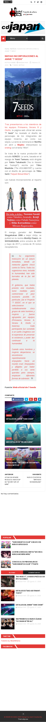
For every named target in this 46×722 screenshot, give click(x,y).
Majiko (20, 144)
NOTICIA (13, 49)
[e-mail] (41, 2)
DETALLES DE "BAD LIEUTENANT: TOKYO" (28, 591)
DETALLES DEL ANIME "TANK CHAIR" (20, 419)
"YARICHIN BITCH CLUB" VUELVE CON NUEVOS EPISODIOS (26, 543)
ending (8, 147)
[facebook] (34, 2)
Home (7, 49)
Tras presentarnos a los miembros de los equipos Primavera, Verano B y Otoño (23, 127)
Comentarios (34, 573)
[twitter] (38, 2)
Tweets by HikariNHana (10, 641)
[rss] (31, 2)
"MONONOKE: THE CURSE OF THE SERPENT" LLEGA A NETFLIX (23, 463)
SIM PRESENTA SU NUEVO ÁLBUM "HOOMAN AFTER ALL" (28, 620)
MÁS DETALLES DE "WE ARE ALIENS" (19, 442)
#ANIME (9, 415)
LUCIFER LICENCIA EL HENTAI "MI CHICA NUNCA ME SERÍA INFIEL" (27, 553)
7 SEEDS (15, 65)
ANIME (13, 62)
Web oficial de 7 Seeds (24, 387)
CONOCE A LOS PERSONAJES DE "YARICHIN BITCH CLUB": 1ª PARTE (25, 563)
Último (12, 573)
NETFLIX (21, 65)
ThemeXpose (23, 719)
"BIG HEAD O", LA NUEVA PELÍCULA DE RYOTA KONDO (30, 577)
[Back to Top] (23, 714)
